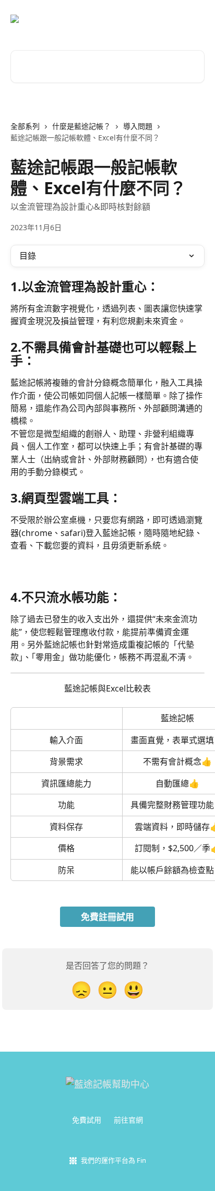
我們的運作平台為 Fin (113, 1160)
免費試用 (86, 1120)
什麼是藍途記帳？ (81, 126)
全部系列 (25, 126)
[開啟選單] (195, 19)
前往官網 (128, 1120)
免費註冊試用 (107, 917)
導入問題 (137, 126)
